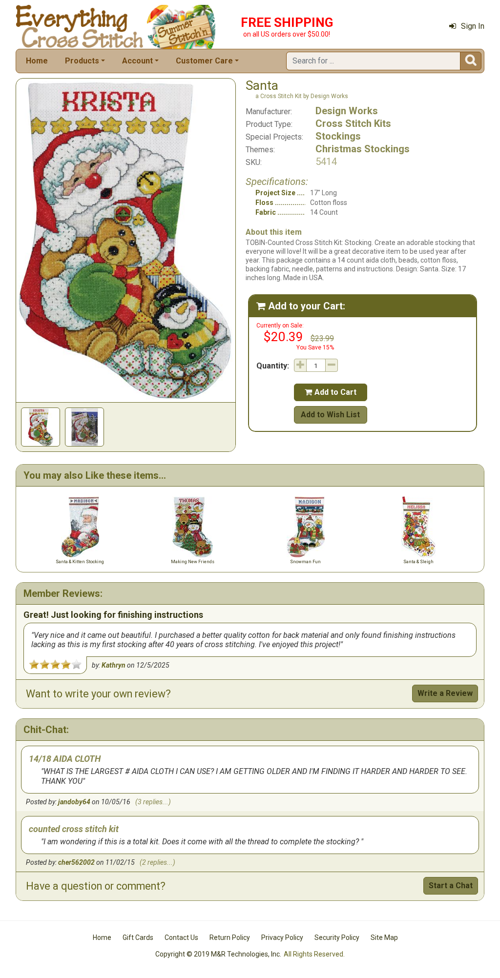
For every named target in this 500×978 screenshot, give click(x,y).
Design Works (346, 111)
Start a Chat (451, 885)
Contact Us (181, 937)
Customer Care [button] (204, 60)
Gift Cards (138, 937)
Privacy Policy (282, 937)
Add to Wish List (330, 414)
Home (37, 60)
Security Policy (336, 937)
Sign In (472, 26)
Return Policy (229, 937)
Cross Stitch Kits (353, 123)
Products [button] (82, 60)
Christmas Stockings (362, 149)
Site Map (384, 937)
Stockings (338, 136)
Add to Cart (330, 392)
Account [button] (137, 60)
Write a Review (445, 693)
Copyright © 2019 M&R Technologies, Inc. (218, 954)
